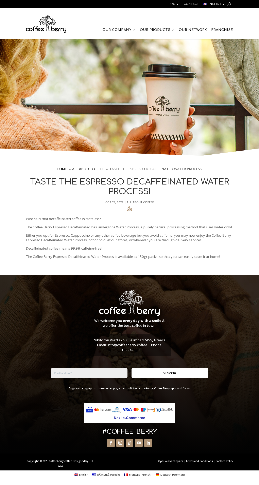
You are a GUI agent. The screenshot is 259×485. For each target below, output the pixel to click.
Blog (171, 4)
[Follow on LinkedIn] (148, 443)
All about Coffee (140, 202)
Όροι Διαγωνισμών (170, 461)
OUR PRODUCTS (155, 30)
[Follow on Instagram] (120, 443)
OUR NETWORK (193, 30)
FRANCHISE (222, 30)
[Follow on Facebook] (111, 443)
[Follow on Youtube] (139, 443)
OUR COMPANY (117, 30)
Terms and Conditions (199, 461)
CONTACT (191, 4)
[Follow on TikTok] (129, 443)
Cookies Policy (224, 461)
